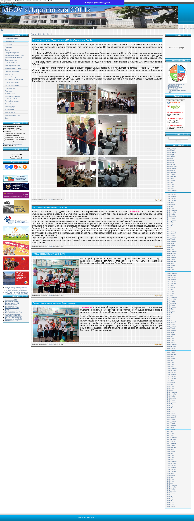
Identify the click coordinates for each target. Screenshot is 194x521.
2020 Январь (171, 352)
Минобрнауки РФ (173, 86)
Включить (35, 1)
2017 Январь (171, 281)
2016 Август (171, 271)
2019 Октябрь (171, 346)
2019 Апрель (171, 334)
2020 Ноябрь (171, 372)
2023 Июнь (170, 433)
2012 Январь (171, 174)
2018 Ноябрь (171, 325)
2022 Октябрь (171, 418)
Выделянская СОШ (11, 320)
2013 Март (170, 202)
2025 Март (170, 473)
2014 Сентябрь (172, 232)
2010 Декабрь (171, 149)
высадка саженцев (12, 135)
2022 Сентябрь (172, 416)
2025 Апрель (171, 475)
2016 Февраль (171, 261)
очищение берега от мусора (15, 133)
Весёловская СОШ (11, 304)
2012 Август (171, 188)
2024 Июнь (170, 455)
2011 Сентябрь (172, 166)
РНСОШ (8, 309)
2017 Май (170, 289)
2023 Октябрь (171, 439)
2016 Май (170, 267)
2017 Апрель (171, 287)
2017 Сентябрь (172, 297)
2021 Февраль (171, 378)
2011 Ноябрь (171, 170)
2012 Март (170, 178)
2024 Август (171, 459)
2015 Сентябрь (172, 251)
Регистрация (189, 28)
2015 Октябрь (171, 253)
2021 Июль (170, 388)
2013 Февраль (171, 200)
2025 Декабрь (171, 491)
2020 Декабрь (171, 374)
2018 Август (171, 319)
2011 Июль (170, 162)
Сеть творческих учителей (177, 90)
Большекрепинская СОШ (13, 312)
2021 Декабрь (171, 398)
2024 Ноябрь (171, 465)
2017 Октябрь (171, 299)
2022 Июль (170, 412)
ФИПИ (170, 92)
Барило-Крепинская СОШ (13, 301)
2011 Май (170, 158)
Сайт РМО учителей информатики (16, 292)
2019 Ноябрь (171, 348)
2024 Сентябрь (172, 461)
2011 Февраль (171, 152)
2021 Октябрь (171, 394)
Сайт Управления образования (16, 290)
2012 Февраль (171, 176)
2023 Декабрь (171, 443)
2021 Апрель (171, 382)
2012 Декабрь (171, 196)
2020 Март (170, 356)
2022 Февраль (171, 402)
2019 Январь (171, 329)
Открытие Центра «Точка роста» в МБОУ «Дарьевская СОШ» (62, 40)
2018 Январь (171, 305)
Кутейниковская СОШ (12, 311)
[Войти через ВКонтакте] (11, 167)
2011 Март (170, 154)
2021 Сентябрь (172, 392)
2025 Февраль (171, 471)
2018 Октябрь (171, 323)
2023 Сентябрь (172, 437)
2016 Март (170, 263)
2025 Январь (171, 469)
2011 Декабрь (171, 172)
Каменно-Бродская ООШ (13, 319)
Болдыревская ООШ (12, 303)
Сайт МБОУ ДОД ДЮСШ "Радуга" (17, 293)
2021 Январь (171, 376)
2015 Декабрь (171, 257)
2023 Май (170, 431)
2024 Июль (170, 457)
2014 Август (171, 230)
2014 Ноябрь (171, 236)
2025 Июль (170, 481)
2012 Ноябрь (171, 194)
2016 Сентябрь (172, 273)
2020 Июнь (170, 362)
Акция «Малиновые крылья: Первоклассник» (55, 303)
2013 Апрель (171, 204)
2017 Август (171, 295)
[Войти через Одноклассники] (25, 167)
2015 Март (170, 243)
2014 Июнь (170, 228)
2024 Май (170, 453)
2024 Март (170, 449)
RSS (18, 5)
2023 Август (171, 435)
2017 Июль (170, 293)
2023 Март (170, 427)
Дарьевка (50, 199)
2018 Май (170, 313)
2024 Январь (171, 445)
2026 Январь (171, 493)
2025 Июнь (170, 479)
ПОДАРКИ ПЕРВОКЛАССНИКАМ (49, 254)
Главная (181, 28)
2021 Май (170, 384)
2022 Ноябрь (171, 420)
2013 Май (170, 206)
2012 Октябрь (171, 192)
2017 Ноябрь (171, 301)
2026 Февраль (171, 495)
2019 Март (170, 332)
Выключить (28, 1)
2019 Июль (170, 340)
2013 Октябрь (171, 212)
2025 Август (171, 483)
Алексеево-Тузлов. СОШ (13, 315)
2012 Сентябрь (172, 190)
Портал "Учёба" (173, 89)
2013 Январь (171, 198)
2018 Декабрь (171, 327)
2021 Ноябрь (171, 396)
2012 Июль (170, 186)
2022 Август (171, 414)
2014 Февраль (171, 220)
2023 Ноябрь (171, 441)
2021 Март (170, 380)
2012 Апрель (171, 180)
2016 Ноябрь (171, 277)
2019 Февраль (171, 331)
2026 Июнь (170, 503)
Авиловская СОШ (11, 300)
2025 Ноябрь (171, 489)
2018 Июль (170, 317)
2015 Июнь (170, 249)
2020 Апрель (171, 358)
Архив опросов (17, 144)
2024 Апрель (171, 451)
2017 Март (170, 285)
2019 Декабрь (171, 350)
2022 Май (170, 408)
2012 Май (170, 182)
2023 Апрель (171, 429)
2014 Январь (171, 218)
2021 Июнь (170, 386)
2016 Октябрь (171, 275)
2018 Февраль (171, 307)
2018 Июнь (170, 315)
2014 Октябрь (171, 234)
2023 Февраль (171, 425)
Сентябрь (46, 34)
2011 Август (171, 164)
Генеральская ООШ (12, 308)
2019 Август (171, 342)
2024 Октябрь (171, 463)
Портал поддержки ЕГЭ (175, 87)
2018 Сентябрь (172, 321)
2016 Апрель (171, 265)
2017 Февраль (171, 283)
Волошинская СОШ (11, 306)
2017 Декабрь (171, 303)
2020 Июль (170, 364)
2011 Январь (171, 151)
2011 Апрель (171, 156)
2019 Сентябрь (172, 344)
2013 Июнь (170, 208)
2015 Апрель (171, 245)
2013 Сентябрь (172, 210)
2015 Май (170, 247)
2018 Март (170, 309)
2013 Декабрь (171, 216)
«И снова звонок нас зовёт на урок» (50, 207)
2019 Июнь (170, 338)
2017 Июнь (170, 291)
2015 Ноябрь (171, 255)
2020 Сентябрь (172, 368)
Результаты (7, 144)
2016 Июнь (170, 269)
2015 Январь (171, 240)
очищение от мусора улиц (15, 137)
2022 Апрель (171, 406)
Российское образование (176, 84)
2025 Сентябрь (172, 485)
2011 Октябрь (171, 168)
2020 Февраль (171, 354)
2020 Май (170, 360)
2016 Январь (171, 259)
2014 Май (170, 226)
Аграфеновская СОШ (12, 314)
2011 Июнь (170, 160)
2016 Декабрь (171, 279)
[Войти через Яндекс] (16, 167)
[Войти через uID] (7, 167)
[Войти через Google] (20, 167)
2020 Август (171, 366)
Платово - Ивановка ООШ (14, 317)
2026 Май (170, 501)
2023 (39, 34)
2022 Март (170, 404)
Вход (2, 30)
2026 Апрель (171, 499)
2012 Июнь (170, 184)
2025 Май (170, 477)
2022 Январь (171, 400)
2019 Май (170, 336)
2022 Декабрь (171, 421)
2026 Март (170, 497)
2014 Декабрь (171, 238)
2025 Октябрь (171, 487)
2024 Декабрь (171, 467)
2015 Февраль (171, 242)
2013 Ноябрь (171, 214)
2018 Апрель (171, 311)
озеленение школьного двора (16, 139)
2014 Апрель (171, 224)
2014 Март (170, 222)
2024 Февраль (171, 447)
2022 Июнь (170, 410)
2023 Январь (171, 423)
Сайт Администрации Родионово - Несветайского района (16, 288)
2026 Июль (170, 505)
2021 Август (171, 390)
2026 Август (171, 507)
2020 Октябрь (171, 370)
